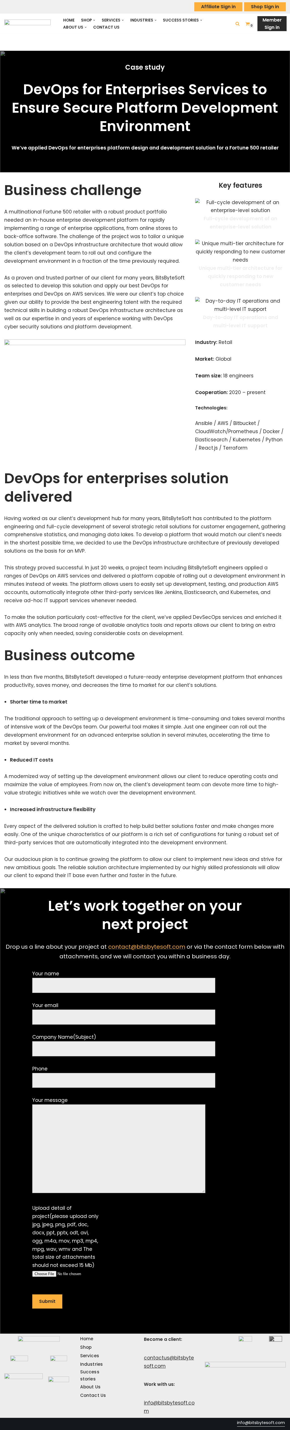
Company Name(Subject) (64, 1037)
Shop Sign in (265, 6)
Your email (45, 1005)
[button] (94, 20)
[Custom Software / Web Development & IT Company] (29, 24)
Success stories (89, 1375)
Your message (50, 1100)
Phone (40, 1068)
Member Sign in (272, 24)
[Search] (237, 24)
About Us (90, 1387)
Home (68, 20)
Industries (91, 1364)
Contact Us (106, 27)
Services (89, 1356)
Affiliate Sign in (218, 6)
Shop (85, 1347)
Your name (45, 973)
